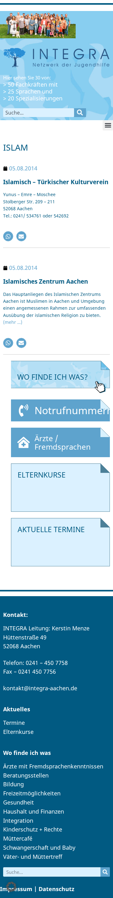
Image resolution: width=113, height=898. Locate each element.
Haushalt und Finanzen (33, 811)
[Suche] (80, 112)
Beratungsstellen (26, 775)
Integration (18, 820)
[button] (108, 125)
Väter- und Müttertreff (32, 856)
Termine (14, 722)
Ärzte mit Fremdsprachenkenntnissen (53, 766)
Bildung (13, 784)
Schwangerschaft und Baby (39, 847)
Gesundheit (18, 802)
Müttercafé (17, 838)
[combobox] (38, 112)
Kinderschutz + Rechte (32, 829)
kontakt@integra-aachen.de (40, 688)
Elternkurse (18, 731)
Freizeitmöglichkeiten (32, 793)
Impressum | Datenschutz (37, 889)
